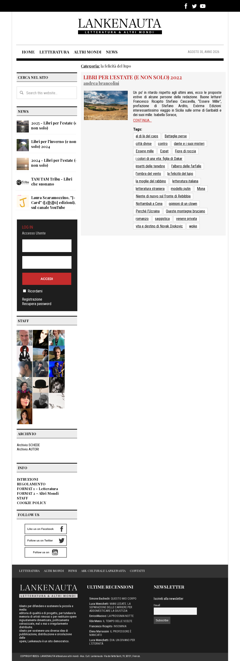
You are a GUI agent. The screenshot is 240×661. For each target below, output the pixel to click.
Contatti (137, 571)
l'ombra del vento (148, 173)
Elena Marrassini (99, 631)
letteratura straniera (150, 188)
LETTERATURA (54, 51)
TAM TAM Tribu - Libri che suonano (51, 181)
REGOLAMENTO (31, 484)
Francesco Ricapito (100, 626)
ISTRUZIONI (27, 479)
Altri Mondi (54, 571)
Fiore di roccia (185, 151)
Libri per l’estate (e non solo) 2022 (132, 77)
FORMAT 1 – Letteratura (37, 488)
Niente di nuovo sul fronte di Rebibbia (163, 196)
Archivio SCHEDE (28, 445)
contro (163, 143)
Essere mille (145, 151)
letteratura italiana (185, 181)
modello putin (181, 188)
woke (193, 226)
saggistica (162, 218)
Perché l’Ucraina (148, 211)
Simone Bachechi (99, 598)
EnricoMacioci (97, 616)
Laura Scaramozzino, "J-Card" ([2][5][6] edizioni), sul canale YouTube (53, 202)
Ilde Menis (95, 621)
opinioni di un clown (183, 203)
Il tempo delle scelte (117, 621)
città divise (144, 143)
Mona (201, 188)
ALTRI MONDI (87, 51)
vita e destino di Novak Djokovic (159, 226)
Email (157, 605)
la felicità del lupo (180, 173)
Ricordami (35, 291)
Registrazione (32, 299)
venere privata (186, 218)
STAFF (22, 498)
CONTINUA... (142, 120)
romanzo (142, 218)
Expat (164, 151)
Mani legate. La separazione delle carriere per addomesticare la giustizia (110, 607)
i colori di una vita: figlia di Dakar (159, 158)
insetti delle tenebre (150, 166)
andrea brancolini (101, 83)
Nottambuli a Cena (149, 203)
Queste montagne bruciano (185, 211)
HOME (28, 51)
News (72, 571)
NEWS (112, 51)
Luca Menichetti (99, 603)
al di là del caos (147, 136)
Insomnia (120, 626)
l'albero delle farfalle (186, 166)
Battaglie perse (176, 136)
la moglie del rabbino (151, 181)
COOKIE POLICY (31, 502)
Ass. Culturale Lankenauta (103, 571)
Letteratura (29, 571)
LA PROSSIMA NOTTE (121, 616)
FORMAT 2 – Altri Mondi (38, 493)
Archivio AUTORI (28, 449)
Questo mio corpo (123, 598)
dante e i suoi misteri (189, 143)
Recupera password (36, 304)
